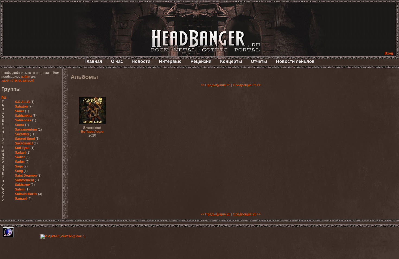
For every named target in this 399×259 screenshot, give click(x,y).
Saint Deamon (26, 175)
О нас (117, 61)
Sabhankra (23, 116)
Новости (141, 61)
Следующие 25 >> (247, 85)
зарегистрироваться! (17, 80)
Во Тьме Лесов (92, 130)
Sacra (19, 125)
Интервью (170, 61)
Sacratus (22, 134)
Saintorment (24, 180)
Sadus (20, 162)
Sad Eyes (22, 148)
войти (25, 77)
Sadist (20, 157)
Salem (20, 189)
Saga (19, 166)
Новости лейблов (295, 61)
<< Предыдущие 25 (215, 85)
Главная (93, 61)
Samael (21, 198)
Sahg (19, 171)
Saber (19, 111)
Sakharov (22, 185)
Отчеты (259, 61)
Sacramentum (26, 129)
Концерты (231, 61)
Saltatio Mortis (26, 194)
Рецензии (201, 61)
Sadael (20, 152)
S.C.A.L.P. (22, 102)
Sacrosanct (24, 143)
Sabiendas (23, 120)
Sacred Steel (25, 139)
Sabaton (21, 106)
